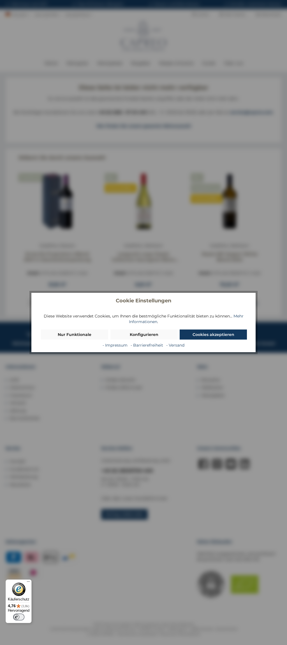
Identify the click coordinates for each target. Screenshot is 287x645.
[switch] (18, 617)
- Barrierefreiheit (147, 345)
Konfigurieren (144, 334)
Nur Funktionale (74, 334)
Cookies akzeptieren (213, 334)
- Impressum (116, 345)
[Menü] (28, 582)
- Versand (175, 345)
